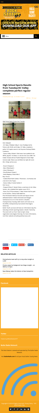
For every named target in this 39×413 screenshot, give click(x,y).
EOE (34, 403)
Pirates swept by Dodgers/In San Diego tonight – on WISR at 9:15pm (19, 266)
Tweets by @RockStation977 (9, 339)
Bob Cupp (10, 96)
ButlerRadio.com (8, 2)
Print (29, 98)
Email (34, 98)
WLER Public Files (19, 405)
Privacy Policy (29, 403)
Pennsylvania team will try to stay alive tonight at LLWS (18, 260)
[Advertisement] (19, 59)
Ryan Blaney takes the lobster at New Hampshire (18, 271)
